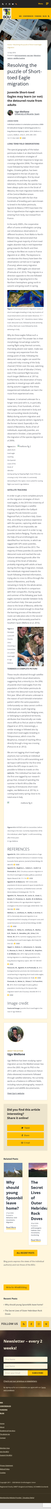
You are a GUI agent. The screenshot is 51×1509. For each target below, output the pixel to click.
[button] (48, 16)
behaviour (9, 1218)
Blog (2, 1413)
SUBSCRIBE (37, 1373)
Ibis (1, 1402)
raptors (10, 58)
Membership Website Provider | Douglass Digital (17, 1498)
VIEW (24, 138)
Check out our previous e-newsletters (20, 1381)
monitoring (35, 1235)
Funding (3, 1410)
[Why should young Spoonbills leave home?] (13, 1164)
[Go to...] (43, 3)
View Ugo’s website (15, 1093)
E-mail (27, 1142)
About (2, 1427)
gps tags (30, 55)
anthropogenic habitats (36, 1229)
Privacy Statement (6, 1465)
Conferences (5, 1406)
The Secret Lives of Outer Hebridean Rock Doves (41, 1200)
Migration (37, 55)
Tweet (27, 1128)
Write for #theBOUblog (16, 1287)
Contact (3, 1438)
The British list (5, 1434)
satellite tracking (19, 58)
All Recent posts (25, 1253)
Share (26, 1135)
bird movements (20, 55)
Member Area (5, 1448)
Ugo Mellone (16, 1054)
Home (9, 45)
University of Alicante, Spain (27, 114)
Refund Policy (5, 1469)
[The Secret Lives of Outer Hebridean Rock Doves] (38, 1164)
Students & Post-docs (7, 1431)
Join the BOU (4, 1452)
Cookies (3, 1473)
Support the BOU (6, 1455)
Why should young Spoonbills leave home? (16, 1195)
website (10, 773)
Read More (11, 1227)
